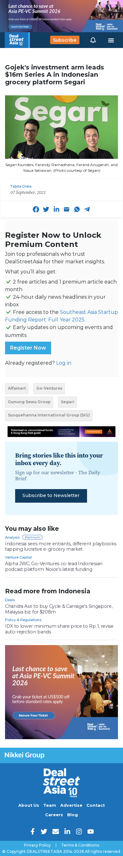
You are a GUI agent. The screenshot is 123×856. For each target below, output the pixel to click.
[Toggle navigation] (111, 40)
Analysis (12, 537)
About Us (28, 805)
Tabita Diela (21, 186)
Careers (54, 814)
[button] (93, 40)
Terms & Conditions (80, 845)
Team (49, 805)
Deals (10, 600)
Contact (95, 805)
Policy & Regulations (23, 620)
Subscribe (64, 40)
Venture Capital (18, 557)
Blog (72, 814)
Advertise (71, 805)
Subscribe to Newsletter (50, 495)
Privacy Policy (37, 845)
